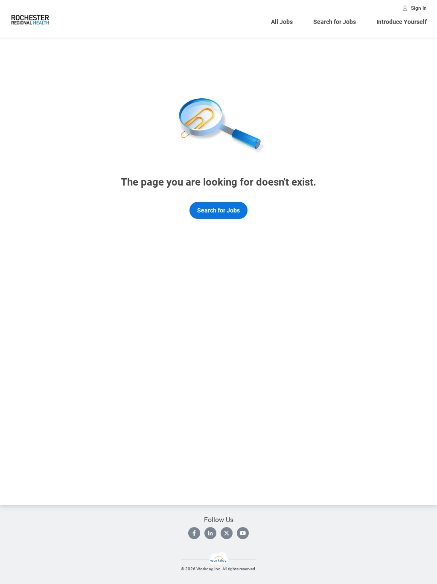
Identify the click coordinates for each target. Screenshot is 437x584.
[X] (227, 533)
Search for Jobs (334, 21)
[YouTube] (243, 533)
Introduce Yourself (401, 21)
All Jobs (282, 21)
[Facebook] (194, 533)
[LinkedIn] (210, 533)
